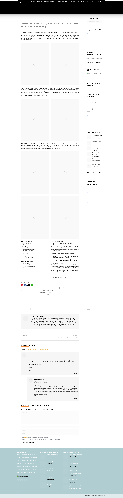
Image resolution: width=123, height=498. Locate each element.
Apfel (28, 308)
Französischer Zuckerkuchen (75, 454)
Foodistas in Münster (96, 141)
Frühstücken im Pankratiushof (95, 147)
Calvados (33, 308)
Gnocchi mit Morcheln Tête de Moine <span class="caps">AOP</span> (75, 479)
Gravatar (26, 437)
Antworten (76, 373)
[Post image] (89, 137)
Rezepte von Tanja (43, 15)
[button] (22, 285)
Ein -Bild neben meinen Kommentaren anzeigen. (35, 437)
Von (61, 15)
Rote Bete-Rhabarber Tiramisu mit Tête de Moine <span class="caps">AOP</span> (75, 471)
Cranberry (39, 308)
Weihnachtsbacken (60, 308)
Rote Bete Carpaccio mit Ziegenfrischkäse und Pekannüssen (75, 463)
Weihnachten (50, 15)
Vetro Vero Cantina (96, 164)
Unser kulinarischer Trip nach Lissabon (96, 159)
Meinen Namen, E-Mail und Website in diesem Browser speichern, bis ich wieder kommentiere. (41, 439)
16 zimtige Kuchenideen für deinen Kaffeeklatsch (36, 349)
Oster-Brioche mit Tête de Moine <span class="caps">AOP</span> (75, 487)
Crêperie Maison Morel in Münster (97, 136)
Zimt (67, 308)
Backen (36, 15)
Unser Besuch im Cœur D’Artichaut (97, 153)
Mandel (45, 308)
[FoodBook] (94, 102)
